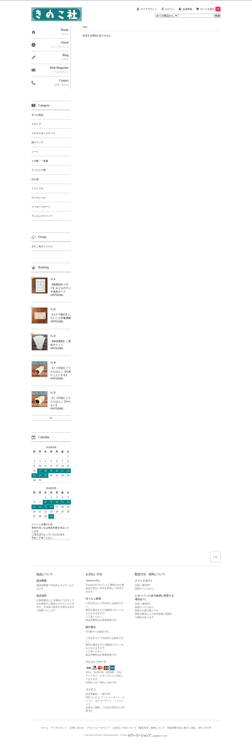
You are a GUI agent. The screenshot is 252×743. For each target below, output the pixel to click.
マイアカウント (149, 9)
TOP (85, 27)
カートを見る (209, 9)
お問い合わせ (77, 727)
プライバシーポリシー (98, 727)
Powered (124, 735)
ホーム (44, 727)
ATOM (207, 727)
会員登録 (187, 9)
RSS (200, 727)
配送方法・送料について (152, 727)
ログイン (170, 9)
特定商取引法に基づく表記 (181, 727)
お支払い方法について (124, 727)
